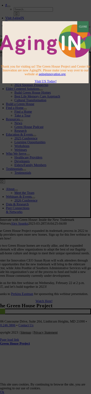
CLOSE (83, 26)
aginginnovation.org (52, 74)
